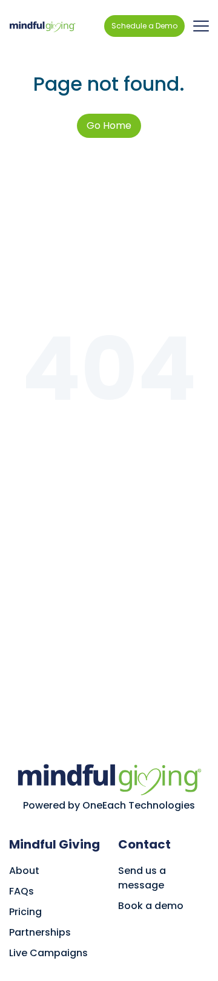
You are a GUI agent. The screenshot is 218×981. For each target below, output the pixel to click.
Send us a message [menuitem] (142, 878)
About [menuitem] (24, 871)
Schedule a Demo (144, 26)
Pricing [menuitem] (25, 912)
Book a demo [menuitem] (150, 906)
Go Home (109, 125)
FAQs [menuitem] (21, 891)
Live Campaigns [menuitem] (48, 953)
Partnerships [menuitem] (40, 932)
